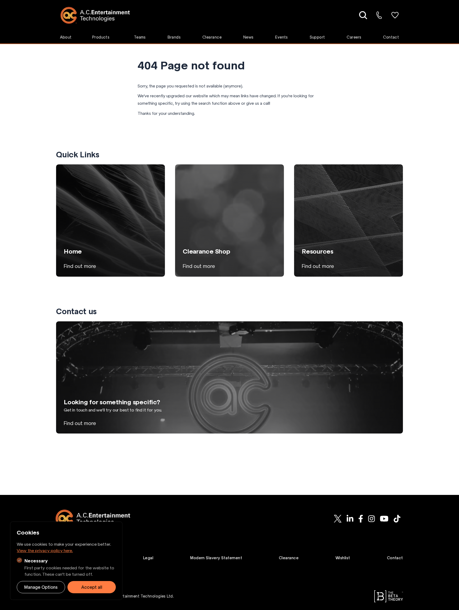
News (248, 37)
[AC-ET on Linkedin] (350, 518)
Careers (354, 37)
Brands (174, 37)
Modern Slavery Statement (216, 558)
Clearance (212, 37)
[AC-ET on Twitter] (337, 518)
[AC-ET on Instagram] (371, 518)
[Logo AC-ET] (99, 15)
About (66, 37)
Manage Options (41, 587)
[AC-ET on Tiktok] (397, 518)
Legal (148, 558)
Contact (391, 37)
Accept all (91, 587)
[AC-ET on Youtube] (384, 518)
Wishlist (342, 558)
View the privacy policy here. (45, 550)
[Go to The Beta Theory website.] (388, 596)
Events (281, 37)
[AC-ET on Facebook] (361, 518)
